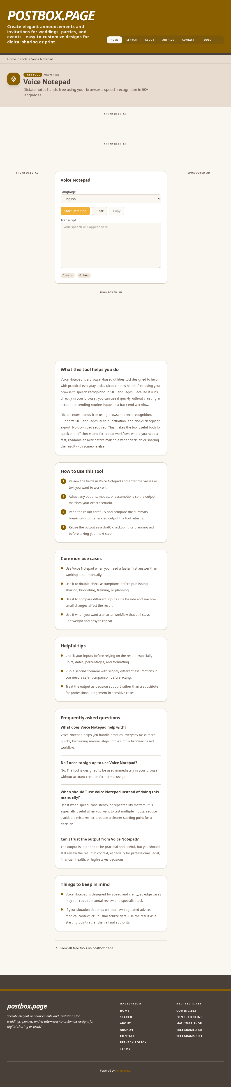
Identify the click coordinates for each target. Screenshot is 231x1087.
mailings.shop (189, 1023)
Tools (206, 39)
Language (68, 192)
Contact (188, 39)
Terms (125, 1049)
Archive (168, 39)
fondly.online (189, 1017)
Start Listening (75, 211)
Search (132, 39)
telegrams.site (189, 1036)
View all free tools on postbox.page (86, 948)
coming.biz (186, 1011)
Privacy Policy (133, 1042)
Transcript (68, 220)
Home (114, 39)
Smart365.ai (123, 1071)
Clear (100, 211)
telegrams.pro (189, 1030)
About (149, 39)
